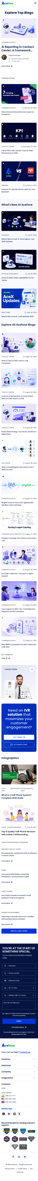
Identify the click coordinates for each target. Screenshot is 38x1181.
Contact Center (7, 147)
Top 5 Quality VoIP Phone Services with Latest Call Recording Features (18, 833)
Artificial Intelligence (9, 274)
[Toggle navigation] (35, 3)
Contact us (24, 1052)
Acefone (14, 1164)
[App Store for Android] (9, 1114)
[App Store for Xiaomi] (14, 1114)
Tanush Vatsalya (14, 55)
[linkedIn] (19, 1157)
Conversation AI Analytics (11, 534)
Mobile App (6, 1108)
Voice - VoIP (4, 790)
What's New (5, 312)
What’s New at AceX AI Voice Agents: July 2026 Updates (17, 240)
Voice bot (5, 235)
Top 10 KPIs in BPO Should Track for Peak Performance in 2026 (17, 151)
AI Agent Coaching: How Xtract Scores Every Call (18, 539)
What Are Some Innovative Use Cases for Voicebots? (17, 113)
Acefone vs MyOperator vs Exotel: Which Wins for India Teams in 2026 (17, 397)
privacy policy (16, 1034)
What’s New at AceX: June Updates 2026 (17, 316)
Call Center (5, 463)
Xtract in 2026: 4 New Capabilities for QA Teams (17, 279)
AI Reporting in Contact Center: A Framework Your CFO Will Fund (17, 48)
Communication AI (8, 42)
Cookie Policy (22, 1169)
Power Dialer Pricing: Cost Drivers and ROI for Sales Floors (18, 433)
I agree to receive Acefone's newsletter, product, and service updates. (19, 1014)
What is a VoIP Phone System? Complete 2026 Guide (16, 796)
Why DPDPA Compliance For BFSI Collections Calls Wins (18, 645)
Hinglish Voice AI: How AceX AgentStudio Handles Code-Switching (17, 503)
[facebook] (13, 1157)
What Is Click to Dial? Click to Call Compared (14, 362)
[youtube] (25, 1157)
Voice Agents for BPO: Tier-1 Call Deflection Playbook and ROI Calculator (18, 610)
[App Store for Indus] (19, 1114)
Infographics (16, 788)
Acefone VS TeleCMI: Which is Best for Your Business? (18, 190)
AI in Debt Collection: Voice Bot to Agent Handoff (17, 574)
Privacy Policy (10, 1169)
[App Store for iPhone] (3, 1114)
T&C (24, 1034)
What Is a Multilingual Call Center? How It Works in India (17, 468)
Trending (4, 185)
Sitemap (20, 1172)
